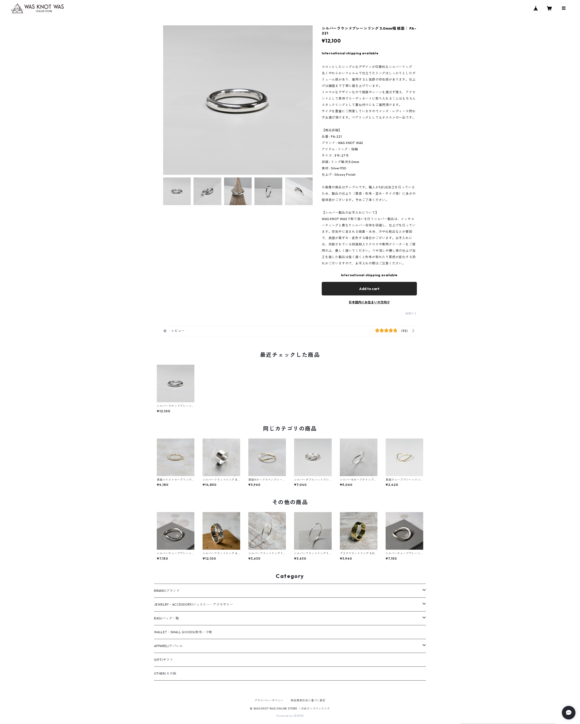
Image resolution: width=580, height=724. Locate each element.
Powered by (285, 715)
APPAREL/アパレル (168, 646)
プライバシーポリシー (268, 700)
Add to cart (369, 288)
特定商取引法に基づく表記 (308, 700)
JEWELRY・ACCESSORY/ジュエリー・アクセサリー (193, 604)
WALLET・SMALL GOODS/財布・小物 (183, 632)
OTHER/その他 (165, 673)
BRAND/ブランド (167, 591)
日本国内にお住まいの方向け (369, 302)
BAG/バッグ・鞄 (166, 618)
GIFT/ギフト (163, 660)
